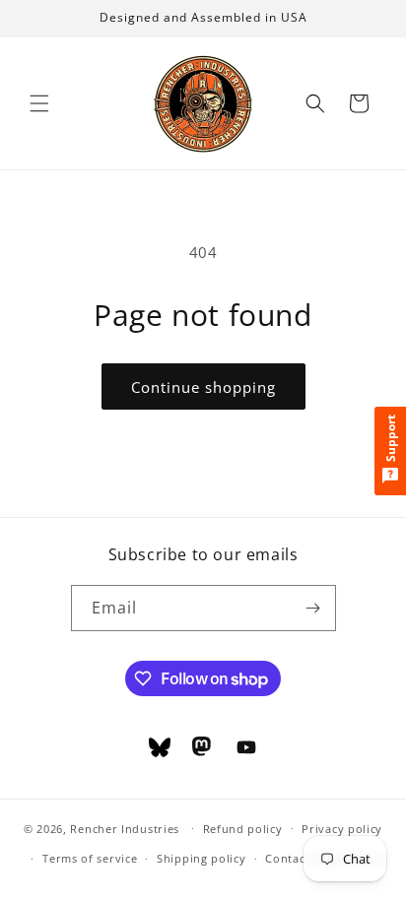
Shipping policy (201, 858)
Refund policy (243, 828)
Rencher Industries (124, 827)
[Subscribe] (313, 608)
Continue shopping (203, 387)
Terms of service (89, 858)
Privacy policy (342, 828)
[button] (39, 103)
